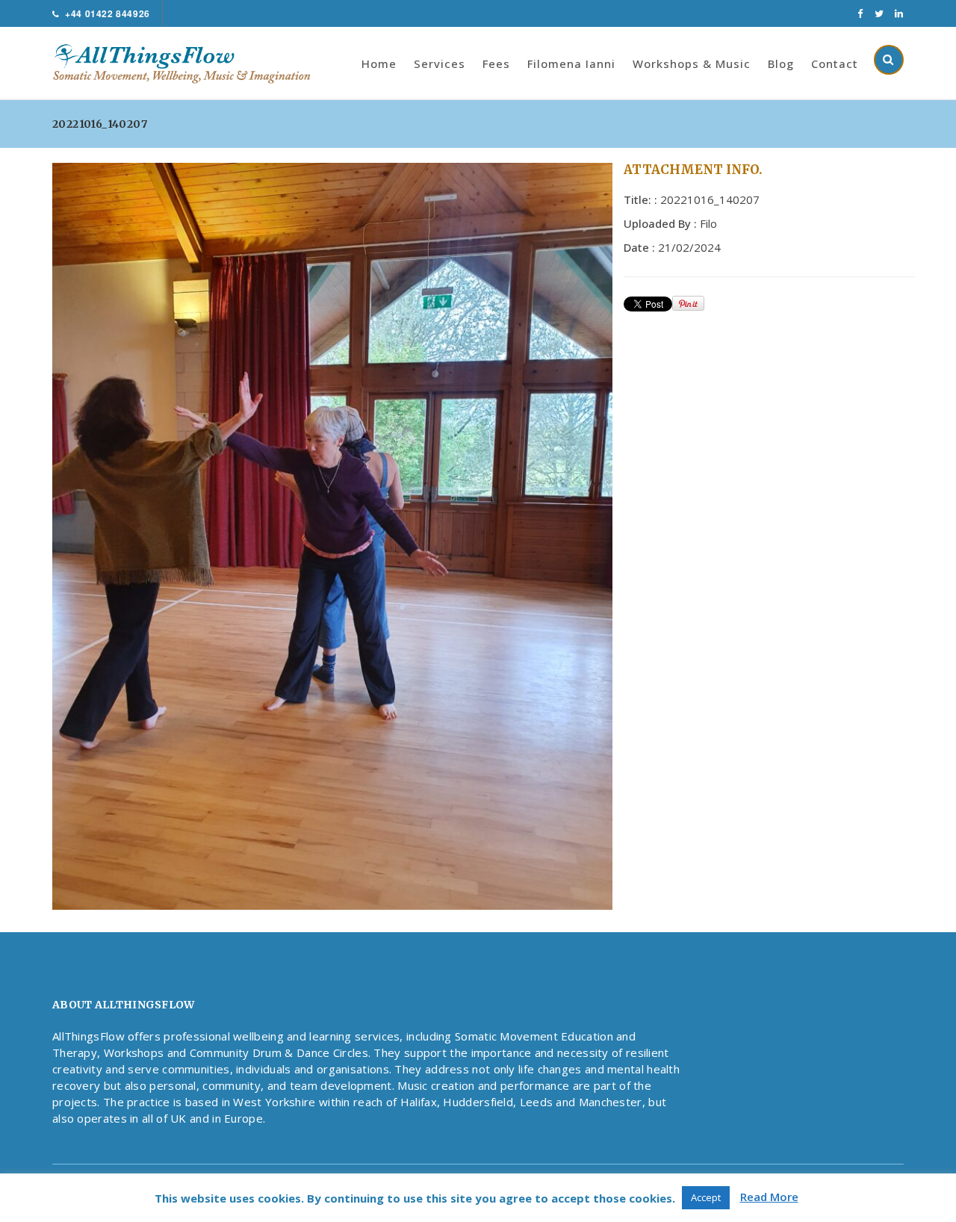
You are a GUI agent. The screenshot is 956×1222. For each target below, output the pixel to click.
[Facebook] (860, 13)
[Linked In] (899, 13)
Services (439, 63)
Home (379, 63)
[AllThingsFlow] (189, 62)
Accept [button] (706, 1197)
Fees (496, 63)
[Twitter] (879, 13)
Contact (834, 63)
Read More (769, 1196)
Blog (781, 63)
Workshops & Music (692, 63)
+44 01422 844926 (107, 13)
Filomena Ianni (571, 63)
